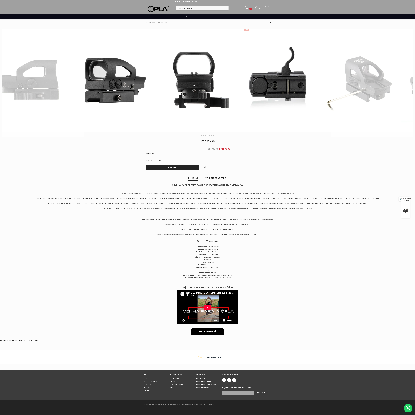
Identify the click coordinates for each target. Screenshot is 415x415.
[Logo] (158, 9)
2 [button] (203, 135)
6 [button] (211, 135)
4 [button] (207, 135)
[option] (43, 80)
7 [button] (213, 135)
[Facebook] (224, 380)
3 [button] (205, 135)
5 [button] (209, 135)
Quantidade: (150, 153)
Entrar (261, 7)
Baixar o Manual (207, 331)
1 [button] (201, 135)
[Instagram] (229, 380)
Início (146, 22)
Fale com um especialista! (28, 340)
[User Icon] (256, 7)
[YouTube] (234, 380)
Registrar (268, 7)
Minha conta (263, 9)
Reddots (153, 22)
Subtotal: (149, 161)
